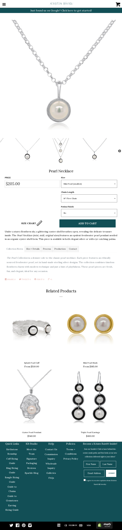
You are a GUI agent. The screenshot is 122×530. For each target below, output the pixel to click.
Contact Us (51, 449)
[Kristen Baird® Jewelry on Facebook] (18, 526)
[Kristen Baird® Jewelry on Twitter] (11, 526)
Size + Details (33, 249)
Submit (111, 473)
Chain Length (67, 192)
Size (63, 177)
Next (119, 151)
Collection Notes (14, 249)
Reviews (31, 468)
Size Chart (29, 223)
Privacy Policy (70, 458)
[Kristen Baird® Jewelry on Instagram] (30, 526)
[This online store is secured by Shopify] (104, 526)
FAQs (51, 477)
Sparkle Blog (31, 473)
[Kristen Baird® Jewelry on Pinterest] (24, 526)
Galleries (51, 473)
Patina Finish (67, 206)
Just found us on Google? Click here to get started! (61, 10)
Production (60, 249)
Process (47, 249)
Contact (73, 249)
